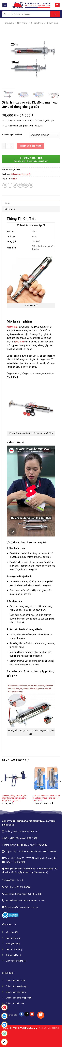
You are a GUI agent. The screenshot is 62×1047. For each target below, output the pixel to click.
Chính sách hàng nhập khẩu (18, 998)
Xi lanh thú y (37, 23)
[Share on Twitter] (15, 185)
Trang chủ (9, 23)
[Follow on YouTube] (32, 1014)
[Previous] (7, 58)
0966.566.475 (34, 894)
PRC (15, 179)
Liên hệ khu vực (13, 938)
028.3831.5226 (23, 887)
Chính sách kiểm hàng (16, 992)
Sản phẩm (22, 23)
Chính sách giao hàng (16, 986)
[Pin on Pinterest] (25, 185)
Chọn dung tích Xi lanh (12, 135)
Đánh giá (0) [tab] (9, 209)
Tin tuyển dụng (13, 943)
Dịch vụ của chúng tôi (16, 961)
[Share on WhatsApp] (4, 185)
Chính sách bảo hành (15, 980)
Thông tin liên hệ (13, 955)
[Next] (55, 58)
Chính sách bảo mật (15, 1003)
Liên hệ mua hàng (14, 949)
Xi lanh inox (52, 23)
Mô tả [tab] (7, 203)
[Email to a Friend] (20, 185)
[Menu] (4, 5)
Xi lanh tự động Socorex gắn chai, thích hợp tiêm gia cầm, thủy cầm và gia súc (14, 798)
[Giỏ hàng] (57, 5)
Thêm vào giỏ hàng (31, 145)
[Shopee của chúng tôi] (41, 1015)
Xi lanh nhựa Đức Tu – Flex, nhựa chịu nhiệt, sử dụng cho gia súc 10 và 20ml (46, 798)
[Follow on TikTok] (26, 1014)
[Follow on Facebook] (21, 1014)
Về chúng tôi (12, 932)
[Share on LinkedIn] (30, 185)
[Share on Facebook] (10, 185)
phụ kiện (19, 341)
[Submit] (55, 14)
